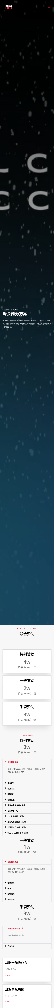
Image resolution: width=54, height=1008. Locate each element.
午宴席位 (11, 788)
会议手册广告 (13, 811)
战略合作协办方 (16, 963)
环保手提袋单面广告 (15, 928)
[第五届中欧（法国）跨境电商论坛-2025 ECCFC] (9, 7)
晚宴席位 (11, 794)
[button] (27, 762)
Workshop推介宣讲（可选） (19, 833)
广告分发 (11, 946)
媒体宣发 (11, 783)
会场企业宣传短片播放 (16, 805)
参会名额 (11, 800)
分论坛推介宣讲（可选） (17, 827)
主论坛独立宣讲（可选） (17, 822)
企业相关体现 (13, 762)
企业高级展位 (14, 989)
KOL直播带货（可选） (16, 816)
